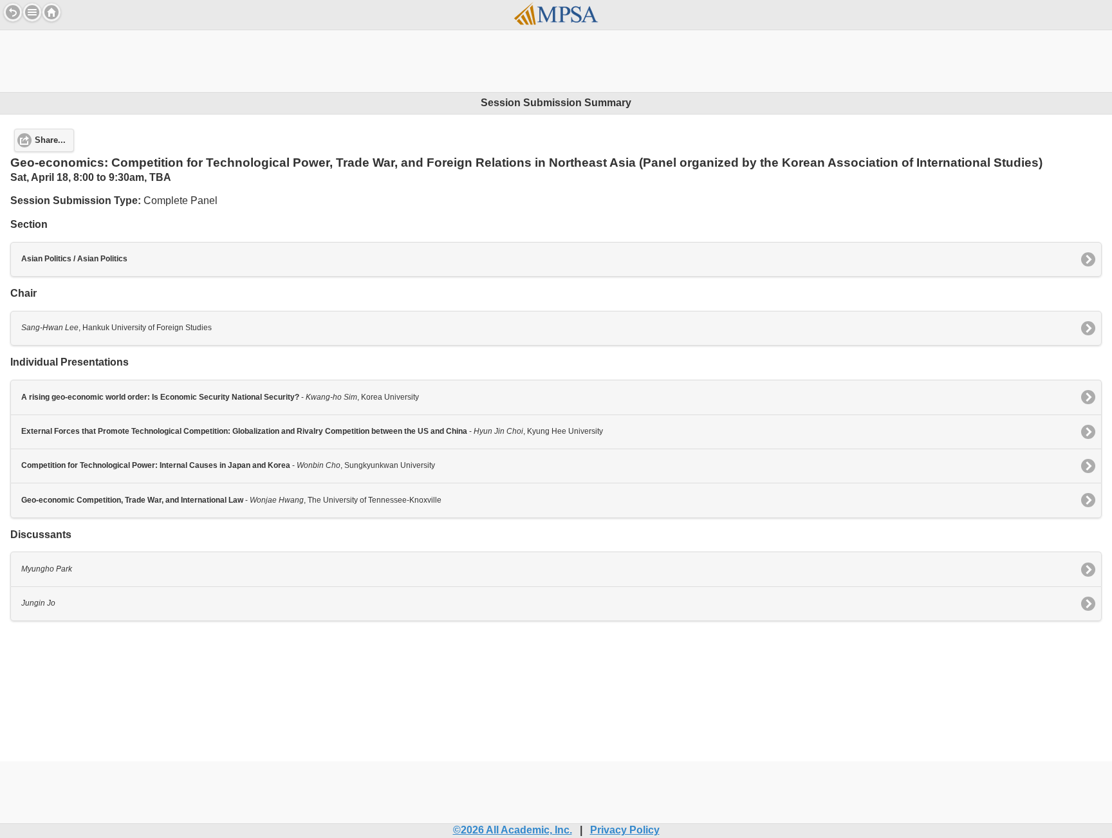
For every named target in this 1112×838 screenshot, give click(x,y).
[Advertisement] (556, 59)
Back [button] (13, 12)
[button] (32, 12)
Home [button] (51, 12)
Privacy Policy (625, 829)
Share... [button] (50, 140)
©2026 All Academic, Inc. (512, 829)
